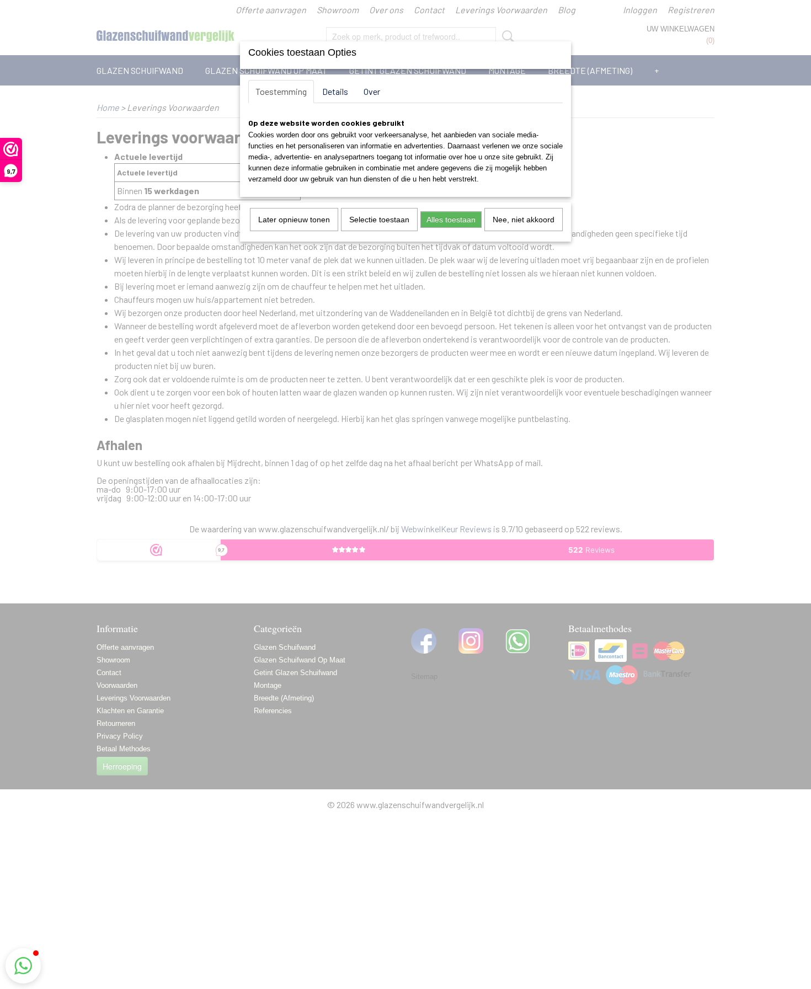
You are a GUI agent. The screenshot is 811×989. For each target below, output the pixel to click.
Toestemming (281, 91)
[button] (23, 965)
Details (335, 91)
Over (372, 91)
